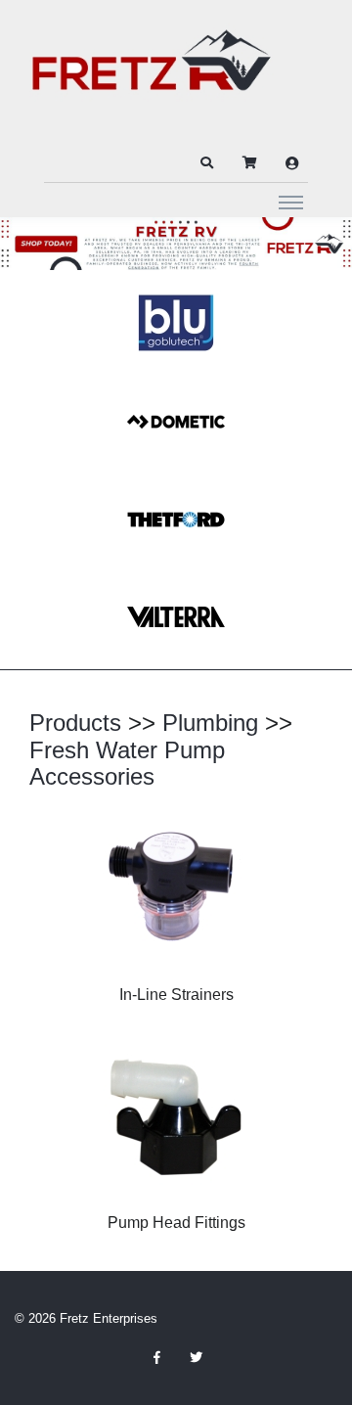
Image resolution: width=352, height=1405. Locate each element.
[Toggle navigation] (291, 201)
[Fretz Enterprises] (151, 71)
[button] (206, 163)
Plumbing (210, 722)
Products (75, 722)
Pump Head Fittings (176, 1222)
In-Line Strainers (176, 994)
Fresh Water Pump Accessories (127, 764)
